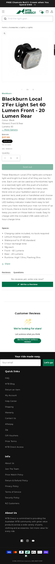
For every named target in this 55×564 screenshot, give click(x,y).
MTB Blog (10, 384)
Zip (6, 430)
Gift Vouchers (11, 435)
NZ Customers (12, 503)
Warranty (9, 412)
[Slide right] (33, 89)
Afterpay (9, 424)
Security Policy (12, 498)
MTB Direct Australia (24, 561)
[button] (3, 11)
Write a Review (33, 285)
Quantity (5, 153)
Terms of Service (13, 492)
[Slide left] (22, 89)
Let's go (48, 362)
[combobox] (27, 18)
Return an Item (12, 390)
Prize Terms (11, 441)
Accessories (13, 27)
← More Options (10, 130)
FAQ (7, 378)
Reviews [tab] (6, 273)
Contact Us (10, 418)
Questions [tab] (18, 273)
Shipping (9, 407)
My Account (11, 395)
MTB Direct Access (14, 447)
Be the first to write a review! (27, 340)
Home (4, 27)
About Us (9, 463)
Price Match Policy (14, 475)
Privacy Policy (12, 486)
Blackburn (7, 93)
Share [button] (7, 264)
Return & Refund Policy (16, 480)
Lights (22, 27)
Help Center (11, 401)
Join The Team (12, 469)
